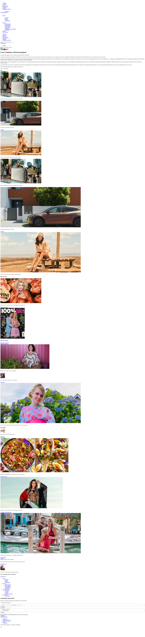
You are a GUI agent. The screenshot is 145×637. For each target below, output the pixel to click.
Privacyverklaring (6, 619)
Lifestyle (4, 45)
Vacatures (4, 8)
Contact (4, 5)
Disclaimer (5, 618)
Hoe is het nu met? (3, 476)
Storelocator (5, 7)
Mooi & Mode (3, 43)
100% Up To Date (6, 609)
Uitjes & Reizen (3, 557)
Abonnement (5, 622)
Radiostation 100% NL (7, 9)
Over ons (4, 2)
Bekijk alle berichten (4, 307)
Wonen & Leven (3, 564)
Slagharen (2, 558)
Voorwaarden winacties (7, 620)
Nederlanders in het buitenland (5, 512)
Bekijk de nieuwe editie (4, 342)
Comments (2, 612)
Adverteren (5, 35)
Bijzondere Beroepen (4, 343)
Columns (6, 581)
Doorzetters (2, 382)
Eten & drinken (3, 427)
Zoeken (1, 42)
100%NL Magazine (3, 12)
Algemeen (7, 579)
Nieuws (4, 578)
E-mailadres (2, 606)
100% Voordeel (5, 6)
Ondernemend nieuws (9, 593)
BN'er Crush (2, 373)
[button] (4, 11)
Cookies (4, 621)
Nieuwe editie (7, 582)
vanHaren (2, 129)
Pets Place (2, 565)
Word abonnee (3, 576)
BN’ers (6, 580)
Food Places (2, 436)
